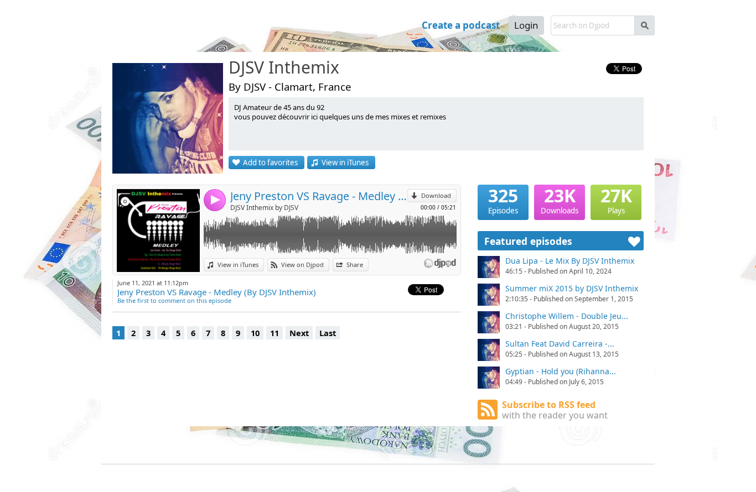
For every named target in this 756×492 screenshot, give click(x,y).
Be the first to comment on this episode (174, 300)
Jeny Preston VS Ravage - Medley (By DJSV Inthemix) (318, 196)
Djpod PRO (345, 475)
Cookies (244, 475)
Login (526, 25)
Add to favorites (270, 163)
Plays (616, 200)
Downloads (559, 200)
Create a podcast (461, 25)
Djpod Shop (251, 441)
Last (327, 332)
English (644, 474)
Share (354, 264)
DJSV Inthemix (284, 67)
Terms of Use (169, 475)
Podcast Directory (193, 441)
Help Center (390, 475)
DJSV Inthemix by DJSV (264, 207)
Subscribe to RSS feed (555, 410)
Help (396, 25)
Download (436, 195)
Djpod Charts (120, 441)
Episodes (503, 200)
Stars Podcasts (188, 451)
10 (255, 332)
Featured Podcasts (127, 451)
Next (299, 332)
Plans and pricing (293, 475)
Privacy (211, 475)
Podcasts (314, 25)
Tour (360, 25)
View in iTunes (345, 163)
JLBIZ (133, 475)
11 (274, 332)
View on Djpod (302, 264)
